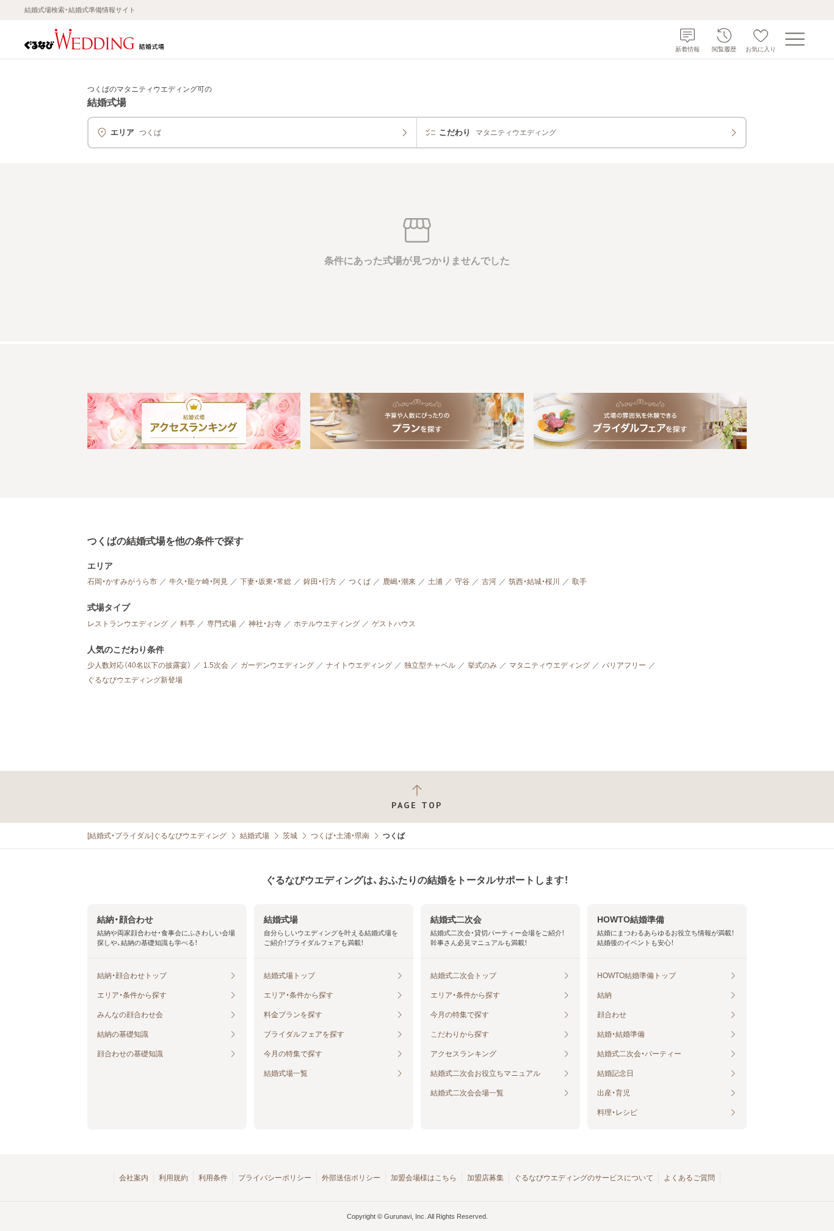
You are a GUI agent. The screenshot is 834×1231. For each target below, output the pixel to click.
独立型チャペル (429, 665)
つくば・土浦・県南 (340, 835)
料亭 (187, 623)
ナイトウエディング (359, 665)
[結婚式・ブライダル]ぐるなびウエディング (157, 835)
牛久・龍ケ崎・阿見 (198, 581)
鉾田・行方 (319, 581)
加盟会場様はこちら (424, 1178)
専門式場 (221, 623)
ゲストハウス (394, 623)
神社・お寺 (264, 623)
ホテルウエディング (327, 623)
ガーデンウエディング (277, 665)
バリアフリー (624, 665)
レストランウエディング (127, 623)
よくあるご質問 (689, 1178)
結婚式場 (254, 835)
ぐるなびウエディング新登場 (135, 680)
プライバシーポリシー (274, 1178)
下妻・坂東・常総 (265, 581)
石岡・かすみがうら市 (122, 581)
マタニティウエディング (549, 665)
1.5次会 (215, 665)
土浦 (435, 581)
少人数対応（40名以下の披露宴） (139, 665)
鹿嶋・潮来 (399, 581)
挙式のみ (482, 665)
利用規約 (173, 1178)
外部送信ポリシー (351, 1178)
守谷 (462, 581)
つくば (360, 581)
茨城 (290, 835)
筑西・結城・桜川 (534, 581)
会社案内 (133, 1178)
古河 (489, 581)
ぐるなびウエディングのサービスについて (583, 1178)
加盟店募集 (485, 1178)
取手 (579, 581)
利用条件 (213, 1178)
